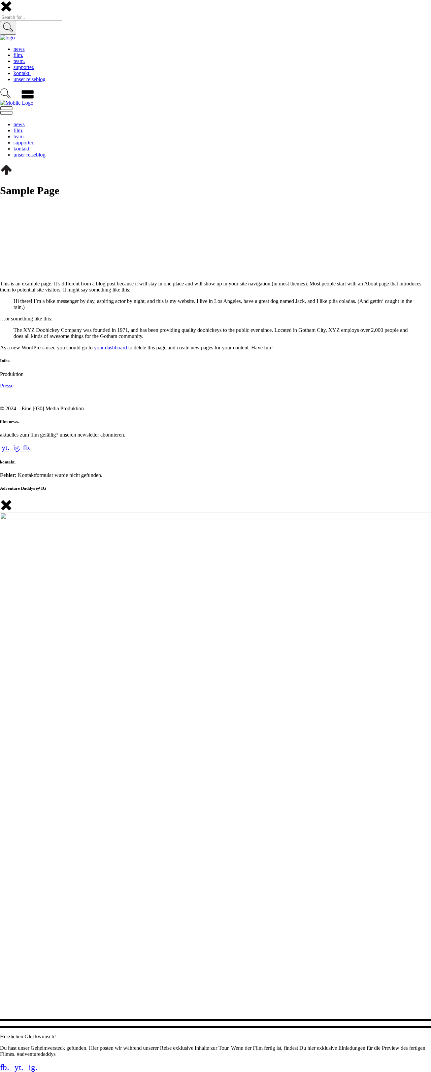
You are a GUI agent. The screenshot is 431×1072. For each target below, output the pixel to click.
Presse (6, 385)
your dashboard (110, 347)
